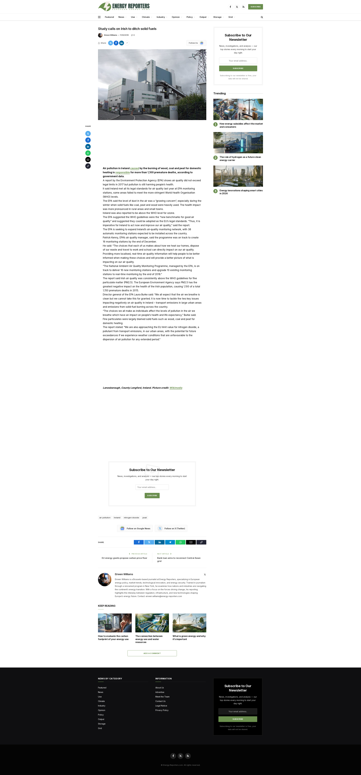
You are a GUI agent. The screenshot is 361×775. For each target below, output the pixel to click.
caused (134, 168)
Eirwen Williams (110, 35)
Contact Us (160, 701)
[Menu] (99, 17)
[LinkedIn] (88, 146)
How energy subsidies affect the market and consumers (241, 125)
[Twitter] (88, 133)
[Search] (261, 17)
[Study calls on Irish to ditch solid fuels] (152, 84)
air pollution (104, 517)
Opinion (176, 17)
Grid (230, 17)
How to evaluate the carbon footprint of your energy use (113, 638)
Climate (146, 17)
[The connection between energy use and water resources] (152, 622)
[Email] (88, 159)
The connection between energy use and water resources (149, 639)
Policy (190, 17)
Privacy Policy (162, 710)
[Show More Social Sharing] (127, 43)
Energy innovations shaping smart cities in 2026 (241, 192)
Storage (217, 17)
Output (203, 17)
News (121, 17)
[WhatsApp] (88, 153)
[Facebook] (88, 140)
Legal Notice (161, 705)
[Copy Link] (88, 166)
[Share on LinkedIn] (121, 43)
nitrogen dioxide (131, 517)
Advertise (159, 692)
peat (145, 517)
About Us (159, 687)
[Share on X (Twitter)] (110, 43)
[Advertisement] (152, 145)
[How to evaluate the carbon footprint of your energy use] (115, 622)
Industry (161, 17)
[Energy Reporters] (123, 7)
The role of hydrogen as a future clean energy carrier (240, 159)
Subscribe (256, 7)
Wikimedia (176, 387)
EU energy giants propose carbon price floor (124, 558)
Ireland (117, 517)
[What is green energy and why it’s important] (189, 622)
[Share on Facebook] (116, 43)
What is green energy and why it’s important (189, 638)
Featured (109, 17)
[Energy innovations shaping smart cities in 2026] (238, 176)
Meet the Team (162, 696)
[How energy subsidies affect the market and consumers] (238, 109)
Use (133, 17)
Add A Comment (152, 653)
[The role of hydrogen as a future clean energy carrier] (238, 142)
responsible (122, 172)
